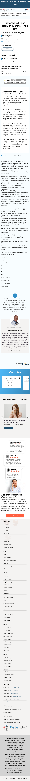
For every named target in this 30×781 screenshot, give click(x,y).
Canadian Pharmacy (6, 13)
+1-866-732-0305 (8, 141)
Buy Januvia (6, 530)
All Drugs (5, 554)
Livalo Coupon (6, 650)
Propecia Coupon (7, 660)
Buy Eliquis (6, 527)
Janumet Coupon (7, 636)
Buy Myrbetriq (6, 533)
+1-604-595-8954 (16, 699)
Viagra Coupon (7, 677)
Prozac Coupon (7, 663)
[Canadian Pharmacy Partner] (9, 10)
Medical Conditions (8, 614)
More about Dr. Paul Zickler (15, 351)
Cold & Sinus (16, 424)
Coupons (5, 624)
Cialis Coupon (6, 630)
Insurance (5, 612)
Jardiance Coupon (7, 642)
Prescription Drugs (7, 566)
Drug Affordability (7, 579)
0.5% (7, 49)
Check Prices (11, 385)
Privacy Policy (6, 617)
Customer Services (7, 606)
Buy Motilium (6, 536)
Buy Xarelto (6, 538)
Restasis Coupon (7, 666)
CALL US (15, 516)
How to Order (6, 541)
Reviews (5, 590)
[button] (15, 81)
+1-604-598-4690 (17, 696)
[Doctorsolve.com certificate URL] (22, 363)
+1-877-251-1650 (14, 690)
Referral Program (7, 587)
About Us (5, 576)
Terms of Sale (6, 620)
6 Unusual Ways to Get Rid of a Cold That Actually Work (14, 421)
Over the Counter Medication (10, 560)
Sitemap (5, 568)
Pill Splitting (6, 593)
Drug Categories (7, 557)
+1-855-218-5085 (14, 693)
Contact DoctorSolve (8, 547)
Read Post (8, 428)
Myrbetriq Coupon (7, 657)
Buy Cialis (5, 524)
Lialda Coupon (6, 647)
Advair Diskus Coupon (8, 627)
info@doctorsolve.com (19, 6)
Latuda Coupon (7, 644)
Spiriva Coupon (7, 671)
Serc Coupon (6, 669)
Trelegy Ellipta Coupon (8, 674)
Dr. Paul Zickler (7, 584)
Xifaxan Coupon (7, 680)
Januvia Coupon (7, 639)
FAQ (4, 609)
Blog (4, 600)
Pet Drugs (5, 563)
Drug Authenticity (7, 582)
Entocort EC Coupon (8, 633)
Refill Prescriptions (7, 544)
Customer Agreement (8, 603)
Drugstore (16, 13)
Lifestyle (21, 424)
